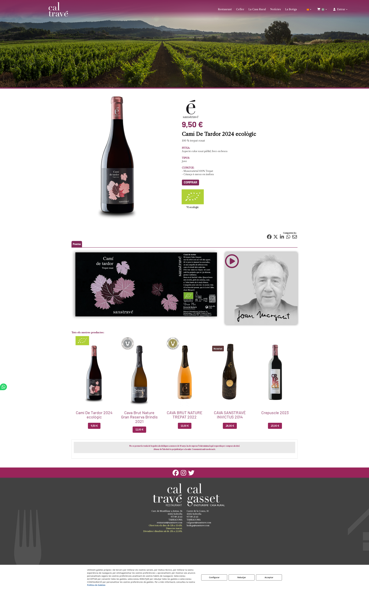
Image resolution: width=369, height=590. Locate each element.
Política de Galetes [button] (96, 585)
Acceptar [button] (269, 577)
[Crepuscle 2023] (230, 372)
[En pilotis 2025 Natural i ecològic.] (275, 372)
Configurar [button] (214, 577)
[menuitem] (225, 9)
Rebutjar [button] (241, 577)
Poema (77, 244)
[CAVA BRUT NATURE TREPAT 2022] (139, 372)
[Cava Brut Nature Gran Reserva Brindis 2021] (94, 372)
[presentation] (74, 387)
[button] (58, 9)
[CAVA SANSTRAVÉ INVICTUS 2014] (184, 372)
